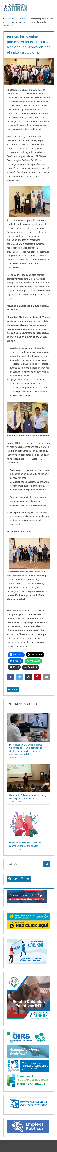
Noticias (12, 689)
